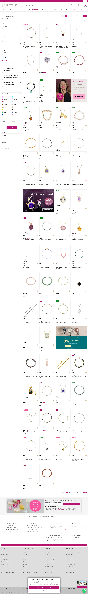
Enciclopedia (82, 10)
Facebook (67, 576)
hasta (13, 121)
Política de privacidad (9, 588)
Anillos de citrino (49, 566)
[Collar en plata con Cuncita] (63, 225)
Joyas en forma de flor (71, 564)
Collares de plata (5, 564)
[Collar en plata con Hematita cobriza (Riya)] (30, 362)
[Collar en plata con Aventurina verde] (46, 281)
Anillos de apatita (49, 564)
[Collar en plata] (79, 308)
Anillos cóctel (69, 554)
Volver (3, 12)
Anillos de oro (4, 554)
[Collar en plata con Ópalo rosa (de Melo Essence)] (63, 253)
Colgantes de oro (70, 566)
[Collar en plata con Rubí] (30, 445)
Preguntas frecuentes (12, 531)
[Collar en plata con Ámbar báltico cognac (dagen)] (79, 225)
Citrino (24, 559)
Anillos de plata (5, 557)
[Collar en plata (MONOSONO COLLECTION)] (63, 143)
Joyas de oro (4, 566)
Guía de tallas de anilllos (12, 529)
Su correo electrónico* (51, 504)
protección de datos (59, 509)
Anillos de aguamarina (50, 557)
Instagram (71, 576)
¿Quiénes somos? (33, 523)
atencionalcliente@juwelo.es (55, 541)
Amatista (25, 554)
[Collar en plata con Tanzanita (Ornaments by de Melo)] (63, 390)
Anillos (23, 10)
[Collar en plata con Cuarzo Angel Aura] (79, 143)
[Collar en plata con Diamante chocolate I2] (79, 170)
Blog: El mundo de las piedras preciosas (33, 527)
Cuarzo (24, 562)
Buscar (64, 5)
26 (80, 16)
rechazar (56, 582)
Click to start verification (53, 506)
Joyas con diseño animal (72, 562)
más (3, 569)
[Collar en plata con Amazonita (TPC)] (46, 115)
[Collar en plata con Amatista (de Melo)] (63, 170)
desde (3, 121)
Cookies (17, 588)
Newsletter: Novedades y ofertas (33, 525)
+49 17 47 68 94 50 (52, 537)
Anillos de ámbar (49, 562)
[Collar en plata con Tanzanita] (46, 253)
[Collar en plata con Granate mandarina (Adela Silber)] (30, 143)
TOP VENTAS (64, 10)
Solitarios (68, 559)
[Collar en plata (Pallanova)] (79, 32)
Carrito (85, 6)
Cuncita (25, 564)
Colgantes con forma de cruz (73, 552)
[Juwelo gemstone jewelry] (76, 590)
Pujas (33, 10)
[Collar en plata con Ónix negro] (79, 281)
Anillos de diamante (49, 552)
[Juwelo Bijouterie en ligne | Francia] (70, 590)
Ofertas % (72, 10)
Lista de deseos (78, 6)
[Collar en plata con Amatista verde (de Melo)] (46, 335)
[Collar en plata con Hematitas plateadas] (46, 143)
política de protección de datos (51, 584)
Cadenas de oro (5, 559)
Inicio (6, 12)
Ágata (24, 552)
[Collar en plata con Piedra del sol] (46, 473)
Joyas (4, 10)
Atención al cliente (11, 527)
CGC (2, 588)
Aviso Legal (23, 588)
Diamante (25, 566)
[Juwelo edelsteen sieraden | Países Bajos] (73, 590)
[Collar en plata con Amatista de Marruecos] (79, 198)
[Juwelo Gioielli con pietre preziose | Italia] (79, 590)
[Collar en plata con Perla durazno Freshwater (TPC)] (30, 60)
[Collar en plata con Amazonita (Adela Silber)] (30, 87)
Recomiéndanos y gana (32, 529)
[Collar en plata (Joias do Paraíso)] (63, 362)
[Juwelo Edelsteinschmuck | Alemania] (68, 590)
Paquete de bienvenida (32, 531)
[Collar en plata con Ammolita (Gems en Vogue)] (30, 390)
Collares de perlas (5, 562)
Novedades (54, 10)
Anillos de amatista (49, 559)
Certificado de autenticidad (11, 525)
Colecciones (45, 10)
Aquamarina (26, 557)
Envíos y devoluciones (12, 523)
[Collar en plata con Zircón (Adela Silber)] (46, 32)
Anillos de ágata (48, 554)
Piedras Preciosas (14, 10)
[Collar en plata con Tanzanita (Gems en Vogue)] (46, 170)
